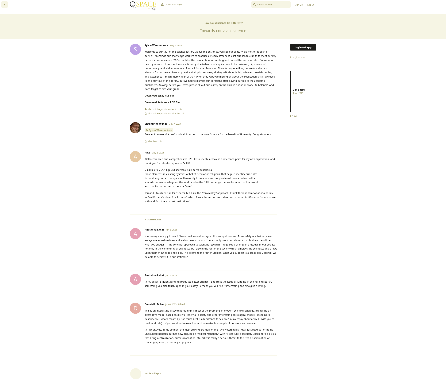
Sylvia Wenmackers (160, 130)
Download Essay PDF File (159, 95)
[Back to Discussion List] (4, 4)
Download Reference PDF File (162, 102)
